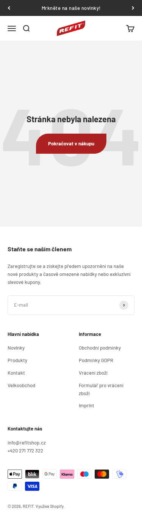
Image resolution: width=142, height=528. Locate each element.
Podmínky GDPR (96, 360)
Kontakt (16, 373)
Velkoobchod (21, 385)
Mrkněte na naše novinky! (71, 8)
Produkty (17, 360)
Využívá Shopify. (50, 506)
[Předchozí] (9, 8)
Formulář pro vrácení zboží (101, 389)
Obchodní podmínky (100, 348)
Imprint (86, 405)
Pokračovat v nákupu (71, 143)
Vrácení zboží (93, 373)
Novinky (16, 348)
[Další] (133, 8)
